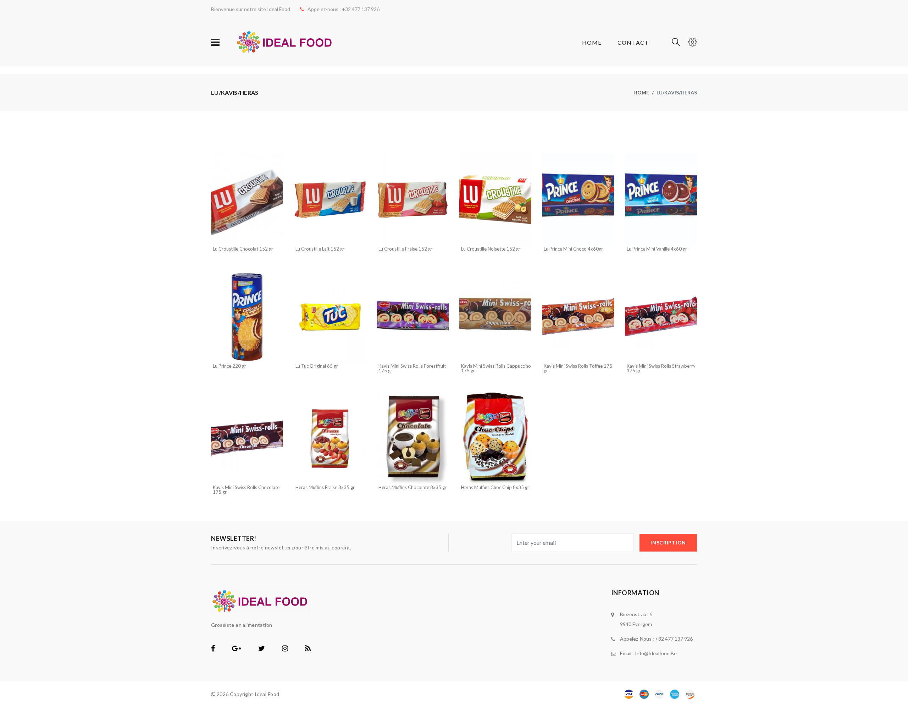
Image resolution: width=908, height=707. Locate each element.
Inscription (668, 542)
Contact (633, 42)
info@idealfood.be (656, 653)
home (641, 92)
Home (592, 42)
